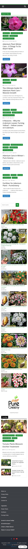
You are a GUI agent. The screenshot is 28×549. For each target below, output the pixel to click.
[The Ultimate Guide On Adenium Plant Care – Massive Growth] (14, 70)
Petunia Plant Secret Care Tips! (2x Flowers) (12, 388)
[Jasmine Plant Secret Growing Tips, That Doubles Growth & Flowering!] (14, 236)
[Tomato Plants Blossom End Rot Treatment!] (14, 426)
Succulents (14, 177)
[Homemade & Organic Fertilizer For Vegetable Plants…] (6, 463)
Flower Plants (4, 509)
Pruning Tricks (5, 515)
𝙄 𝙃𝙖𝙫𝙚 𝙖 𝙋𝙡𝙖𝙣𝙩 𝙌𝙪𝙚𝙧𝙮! (7, 526)
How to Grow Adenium (7, 150)
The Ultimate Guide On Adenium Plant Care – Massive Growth (12, 90)
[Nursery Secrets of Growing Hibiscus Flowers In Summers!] (14, 278)
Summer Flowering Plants (8, 38)
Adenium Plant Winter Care (16, 33)
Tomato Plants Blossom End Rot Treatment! (13, 445)
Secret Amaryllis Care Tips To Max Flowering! (12, 224)
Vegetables (14, 438)
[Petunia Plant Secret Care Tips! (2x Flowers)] (14, 380)
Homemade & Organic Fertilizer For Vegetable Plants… (18, 462)
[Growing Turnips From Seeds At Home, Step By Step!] (6, 473)
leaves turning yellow (17, 112)
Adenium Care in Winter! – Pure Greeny (14, 156)
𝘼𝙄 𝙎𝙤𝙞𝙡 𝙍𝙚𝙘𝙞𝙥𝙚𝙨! (5, 523)
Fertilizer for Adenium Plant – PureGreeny (12, 184)
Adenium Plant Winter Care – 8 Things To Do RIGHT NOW (12, 46)
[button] (22, 546)
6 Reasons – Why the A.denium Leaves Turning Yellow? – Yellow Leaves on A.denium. (13, 124)
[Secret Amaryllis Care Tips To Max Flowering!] (14, 217)
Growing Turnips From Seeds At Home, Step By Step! (18, 472)
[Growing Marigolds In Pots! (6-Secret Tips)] (14, 361)
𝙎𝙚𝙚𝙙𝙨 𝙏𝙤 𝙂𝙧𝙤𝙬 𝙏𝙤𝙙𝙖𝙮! (7, 520)
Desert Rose (5, 35)
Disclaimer (3, 497)
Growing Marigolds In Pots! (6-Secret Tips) (11, 369)
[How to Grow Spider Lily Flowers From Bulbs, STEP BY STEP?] (14, 257)
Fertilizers (20, 175)
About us (3, 491)
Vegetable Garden (6, 438)
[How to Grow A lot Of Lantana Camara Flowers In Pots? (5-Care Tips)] (14, 340)
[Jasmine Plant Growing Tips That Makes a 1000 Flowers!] (14, 319)
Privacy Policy (4, 494)
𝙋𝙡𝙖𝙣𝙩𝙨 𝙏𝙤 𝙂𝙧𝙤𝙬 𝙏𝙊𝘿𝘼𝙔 (7, 530)
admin (15, 41)
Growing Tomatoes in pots (8, 435)
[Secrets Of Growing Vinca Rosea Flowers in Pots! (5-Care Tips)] (14, 298)
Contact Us (4, 500)
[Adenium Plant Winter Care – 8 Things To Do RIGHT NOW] (14, 24)
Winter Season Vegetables (8, 440)
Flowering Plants (13, 35)
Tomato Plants (19, 435)
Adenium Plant (6, 33)
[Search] (17, 205)
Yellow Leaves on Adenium (8, 115)
